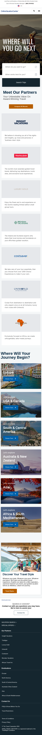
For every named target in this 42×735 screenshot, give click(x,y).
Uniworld (4, 649)
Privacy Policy (6, 722)
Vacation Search (9, 622)
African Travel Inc (7, 662)
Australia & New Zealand (9, 686)
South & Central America (9, 682)
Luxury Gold (5, 645)
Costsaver (5, 653)
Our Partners (6, 631)
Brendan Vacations (7, 658)
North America (6, 678)
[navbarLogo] (7, 11)
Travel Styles (9, 591)
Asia (3, 691)
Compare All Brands (21, 106)
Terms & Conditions (8, 718)
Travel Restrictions (7, 711)
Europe (4, 673)
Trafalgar (4, 640)
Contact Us (21, 613)
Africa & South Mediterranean (11, 695)
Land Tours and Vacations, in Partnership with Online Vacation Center (21, 1)
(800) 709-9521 (30, 3)
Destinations (6, 668)
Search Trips (21, 82)
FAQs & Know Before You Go (11, 706)
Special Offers (8, 625)
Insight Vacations (7, 636)
